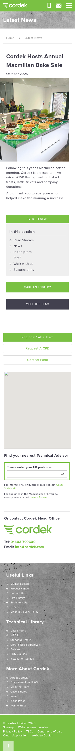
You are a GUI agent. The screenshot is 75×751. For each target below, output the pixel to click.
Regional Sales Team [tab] (37, 337)
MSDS (14, 635)
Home (10, 38)
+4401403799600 (49, 5)
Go (62, 474)
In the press (23, 252)
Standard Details (20, 640)
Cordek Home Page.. (15, 5)
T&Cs (29, 731)
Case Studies (24, 240)
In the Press (17, 701)
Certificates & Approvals (25, 645)
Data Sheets (18, 630)
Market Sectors (20, 584)
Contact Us (17, 593)
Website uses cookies (33, 727)
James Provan (38, 497)
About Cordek (19, 677)
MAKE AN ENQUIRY (37, 287)
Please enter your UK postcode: (29, 467)
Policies (15, 649)
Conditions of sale (50, 731)
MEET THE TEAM (37, 304)
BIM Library (17, 598)
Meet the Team (19, 687)
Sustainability (24, 270)
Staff (17, 258)
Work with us (23, 264)
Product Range (19, 588)
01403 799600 (23, 542)
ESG (13, 607)
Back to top (8, 746)
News (18, 246)
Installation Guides (22, 658)
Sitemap (8, 727)
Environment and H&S (24, 682)
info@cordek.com (58, 6)
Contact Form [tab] (37, 360)
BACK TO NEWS (38, 219)
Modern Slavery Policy (24, 612)
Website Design (43, 735)
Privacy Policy (12, 731)
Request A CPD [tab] (37, 348)
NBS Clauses (18, 654)
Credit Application (15, 735)
